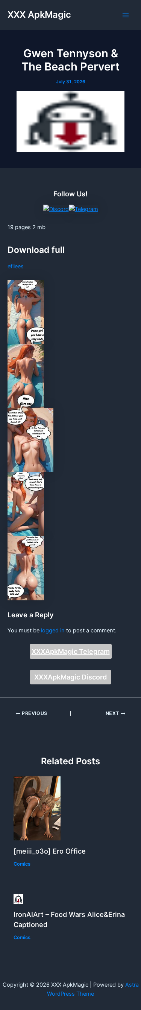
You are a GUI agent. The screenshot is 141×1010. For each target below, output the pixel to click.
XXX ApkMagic (39, 14)
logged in (53, 630)
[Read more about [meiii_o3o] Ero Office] (37, 808)
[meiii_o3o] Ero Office (50, 851)
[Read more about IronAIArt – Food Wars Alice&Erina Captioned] (18, 898)
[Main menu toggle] (125, 15)
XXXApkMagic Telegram (71, 651)
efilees (16, 266)
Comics (22, 864)
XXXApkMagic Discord (70, 677)
